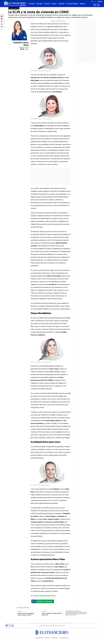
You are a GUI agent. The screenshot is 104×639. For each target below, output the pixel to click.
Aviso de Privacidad (64, 637)
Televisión (61, 3)
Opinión (54, 3)
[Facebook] (95, 1)
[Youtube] (100, 1)
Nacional (47, 3)
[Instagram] (98, 1)
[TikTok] (101, 1)
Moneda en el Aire (14, 8)
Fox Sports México (72, 3)
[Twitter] (97, 1)
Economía (31, 3)
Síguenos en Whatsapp (44, 601)
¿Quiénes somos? (40, 637)
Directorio (47, 637)
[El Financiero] (15, 3)
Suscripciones (55, 637)
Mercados (39, 3)
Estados (82, 3)
